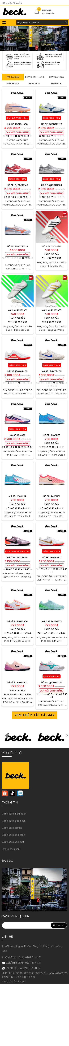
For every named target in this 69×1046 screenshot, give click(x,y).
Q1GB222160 (21, 185)
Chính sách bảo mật (13, 841)
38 (40, 447)
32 (43, 258)
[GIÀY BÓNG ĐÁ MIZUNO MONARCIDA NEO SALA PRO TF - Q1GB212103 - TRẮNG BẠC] (52, 166)
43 (27, 136)
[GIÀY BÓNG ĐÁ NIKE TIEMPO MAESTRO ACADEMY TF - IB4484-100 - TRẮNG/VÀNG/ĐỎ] (17, 352)
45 (17, 385)
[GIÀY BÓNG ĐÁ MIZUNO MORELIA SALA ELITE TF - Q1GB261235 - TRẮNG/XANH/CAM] (52, 663)
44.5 (51, 385)
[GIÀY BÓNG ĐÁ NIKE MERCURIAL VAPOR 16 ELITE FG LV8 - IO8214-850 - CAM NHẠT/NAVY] (17, 105)
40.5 (11, 136)
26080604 (22, 621)
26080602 (22, 682)
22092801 (56, 246)
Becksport (20, 981)
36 (56, 258)
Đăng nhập (7, 3)
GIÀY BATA (34, 83)
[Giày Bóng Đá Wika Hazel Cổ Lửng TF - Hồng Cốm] (52, 477)
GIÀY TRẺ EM (12, 83)
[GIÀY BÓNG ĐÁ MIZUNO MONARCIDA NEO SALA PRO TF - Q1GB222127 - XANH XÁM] (52, 105)
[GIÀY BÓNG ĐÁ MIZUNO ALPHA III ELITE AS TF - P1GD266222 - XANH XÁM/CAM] (17, 227)
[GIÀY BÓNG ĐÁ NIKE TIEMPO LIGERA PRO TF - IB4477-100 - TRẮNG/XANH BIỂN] (52, 352)
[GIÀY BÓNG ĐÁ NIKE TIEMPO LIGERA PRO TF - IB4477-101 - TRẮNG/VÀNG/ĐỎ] (52, 538)
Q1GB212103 (55, 185)
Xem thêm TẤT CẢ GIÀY (34, 715)
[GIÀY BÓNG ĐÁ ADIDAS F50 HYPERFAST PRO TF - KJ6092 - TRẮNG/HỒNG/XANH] (17, 416)
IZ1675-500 (22, 557)
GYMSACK (56, 83)
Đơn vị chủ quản (11, 848)
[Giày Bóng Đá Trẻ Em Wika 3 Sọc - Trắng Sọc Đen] (52, 227)
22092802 (22, 310)
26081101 (55, 496)
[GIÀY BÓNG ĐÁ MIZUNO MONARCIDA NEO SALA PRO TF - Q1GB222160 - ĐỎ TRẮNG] (17, 166)
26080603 (56, 621)
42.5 (23, 136)
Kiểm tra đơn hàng (58, 3)
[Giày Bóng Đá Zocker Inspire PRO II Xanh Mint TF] (52, 602)
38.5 (4, 258)
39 (4, 136)
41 (16, 136)
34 (49, 258)
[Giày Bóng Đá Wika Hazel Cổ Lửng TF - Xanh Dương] (52, 416)
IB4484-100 (21, 371)
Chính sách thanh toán (14, 813)
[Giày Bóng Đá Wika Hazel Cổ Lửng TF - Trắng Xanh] (17, 477)
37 (59, 258)
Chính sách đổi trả (12, 827)
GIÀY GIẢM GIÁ (56, 77)
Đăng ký (18, 3)
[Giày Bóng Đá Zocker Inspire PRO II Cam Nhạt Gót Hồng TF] (17, 663)
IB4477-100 (55, 371)
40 (7, 136)
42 (18, 136)
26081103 (55, 435)
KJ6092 (21, 435)
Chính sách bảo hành (13, 834)
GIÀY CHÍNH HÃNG (34, 77)
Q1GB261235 (55, 682)
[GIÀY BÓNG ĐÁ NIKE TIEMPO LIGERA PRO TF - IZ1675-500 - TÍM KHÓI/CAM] (17, 538)
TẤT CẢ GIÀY (12, 77)
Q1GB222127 (55, 124)
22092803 (56, 310)
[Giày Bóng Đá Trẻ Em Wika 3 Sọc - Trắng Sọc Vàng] (52, 291)
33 (46, 258)
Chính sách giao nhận (14, 820)
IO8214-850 (21, 124)
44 (31, 136)
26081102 (21, 496)
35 (53, 258)
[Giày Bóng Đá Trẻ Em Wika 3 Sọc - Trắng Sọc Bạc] (17, 291)
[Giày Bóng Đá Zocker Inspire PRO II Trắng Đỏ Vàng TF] (17, 602)
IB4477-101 (55, 557)
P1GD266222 (21, 246)
